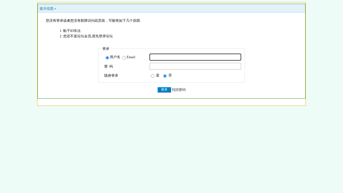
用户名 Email (122, 57)
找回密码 (179, 90)
